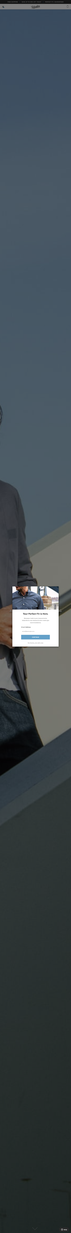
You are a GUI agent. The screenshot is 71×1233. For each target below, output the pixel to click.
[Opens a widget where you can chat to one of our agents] (64, 1229)
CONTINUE (35, 637)
